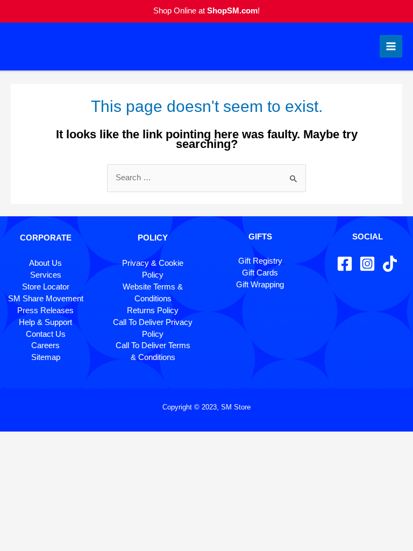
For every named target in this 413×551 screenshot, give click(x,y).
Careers (45, 345)
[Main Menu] (391, 46)
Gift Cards (260, 273)
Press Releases (45, 310)
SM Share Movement (45, 298)
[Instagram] (367, 264)
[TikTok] (390, 264)
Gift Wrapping (260, 284)
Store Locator (45, 286)
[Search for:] (206, 177)
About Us (45, 263)
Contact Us (46, 334)
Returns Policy (153, 310)
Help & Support (45, 322)
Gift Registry (260, 261)
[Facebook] (345, 264)
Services (45, 275)
